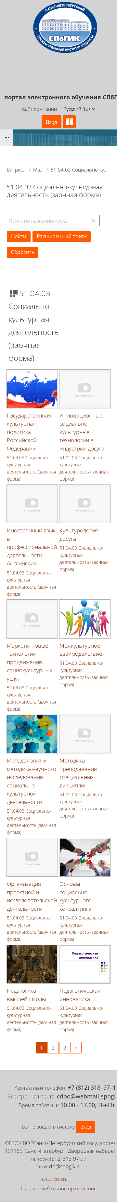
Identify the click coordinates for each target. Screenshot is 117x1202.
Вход (51, 122)
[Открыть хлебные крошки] (6, 137)
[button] (79, 109)
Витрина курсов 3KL (16, 169)
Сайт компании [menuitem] (39, 109)
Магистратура (38, 169)
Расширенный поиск (62, 236)
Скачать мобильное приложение (59, 1188)
